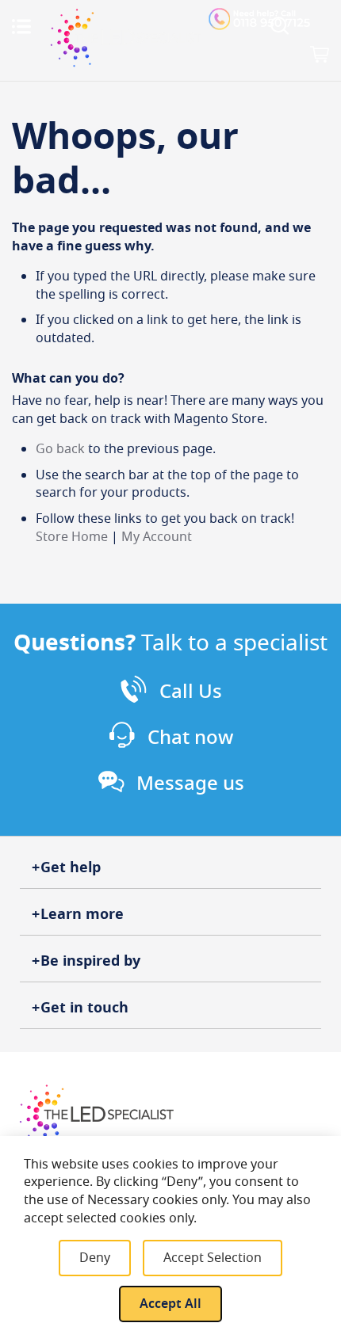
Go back (60, 449)
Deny (94, 1258)
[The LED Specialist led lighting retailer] (126, 37)
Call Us (190, 691)
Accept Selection (212, 1258)
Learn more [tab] (82, 914)
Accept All (170, 1303)
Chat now (190, 737)
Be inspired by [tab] (90, 961)
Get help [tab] (70, 867)
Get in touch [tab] (84, 1007)
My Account (156, 537)
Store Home (72, 537)
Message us (190, 783)
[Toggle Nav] (21, 26)
